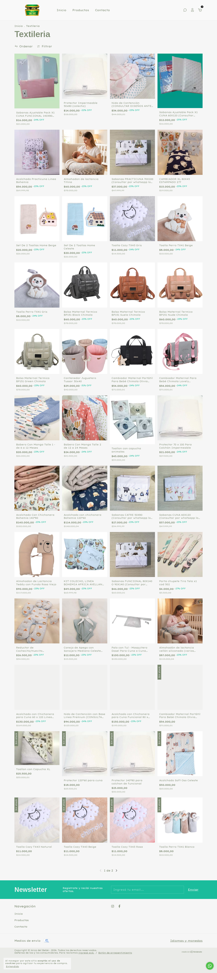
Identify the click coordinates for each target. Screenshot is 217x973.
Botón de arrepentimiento (115, 953)
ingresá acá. (86, 953)
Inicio (61, 10)
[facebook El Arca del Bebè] (119, 906)
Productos (80, 10)
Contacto (102, 10)
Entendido (12, 966)
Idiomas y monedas (186, 940)
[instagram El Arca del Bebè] (112, 906)
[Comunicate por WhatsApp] (210, 966)
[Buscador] (185, 10)
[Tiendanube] (192, 952)
